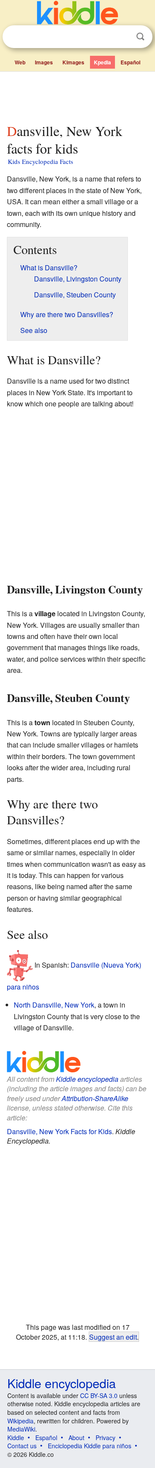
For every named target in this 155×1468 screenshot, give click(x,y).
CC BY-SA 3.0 (99, 1395)
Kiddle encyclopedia (87, 1079)
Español (130, 62)
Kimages (73, 62)
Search (140, 36)
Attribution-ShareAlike (95, 1098)
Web (20, 62)
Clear (122, 37)
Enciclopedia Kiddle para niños (89, 1445)
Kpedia (102, 62)
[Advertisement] (77, 95)
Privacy (105, 1437)
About (76, 1437)
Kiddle (15, 1437)
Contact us (22, 1445)
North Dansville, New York (54, 1005)
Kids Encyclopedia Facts (40, 161)
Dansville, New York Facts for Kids (59, 1131)
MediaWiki (21, 1429)
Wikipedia (20, 1421)
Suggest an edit (113, 1336)
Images (44, 62)
